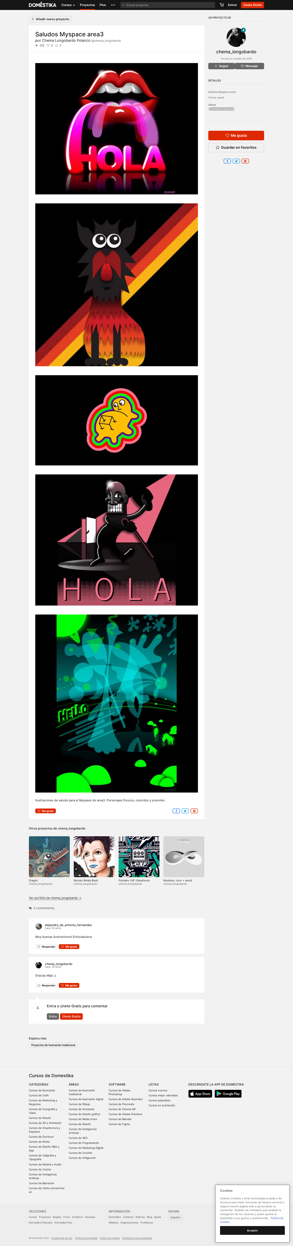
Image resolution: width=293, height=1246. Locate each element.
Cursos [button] (66, 5)
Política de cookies (110, 1238)
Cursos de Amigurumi (82, 1157)
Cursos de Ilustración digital (86, 1099)
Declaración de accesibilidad (137, 1238)
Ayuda (157, 1216)
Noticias (140, 1216)
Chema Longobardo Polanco (81, 40)
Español (175, 1217)
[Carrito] (221, 5)
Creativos (77, 1216)
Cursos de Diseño (40, 1117)
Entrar (232, 5)
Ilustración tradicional (221, 109)
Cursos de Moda (39, 1141)
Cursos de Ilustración (42, 1090)
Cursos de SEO (78, 1137)
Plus (103, 5)
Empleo (57, 1216)
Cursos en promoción (161, 1105)
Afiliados (113, 1222)
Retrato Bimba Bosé (86, 880)
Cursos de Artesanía (81, 1109)
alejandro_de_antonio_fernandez (68, 925)
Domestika (115, 1216)
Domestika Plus (63, 1222)
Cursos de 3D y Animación (45, 1122)
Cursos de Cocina (40, 1169)
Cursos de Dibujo (79, 1104)
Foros (66, 1216)
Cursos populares (159, 1100)
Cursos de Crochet (80, 1152)
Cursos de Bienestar (41, 1183)
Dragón (33, 880)
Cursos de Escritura (41, 1136)
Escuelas (90, 1216)
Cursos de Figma (119, 1124)
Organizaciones (129, 1222)
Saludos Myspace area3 (222, 91)
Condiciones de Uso (61, 1238)
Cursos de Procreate (121, 1104)
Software (117, 1084)
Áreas (74, 1084)
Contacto (128, 1216)
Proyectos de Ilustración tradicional (53, 1045)
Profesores (147, 1222)
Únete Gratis (71, 1016)
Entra (53, 1016)
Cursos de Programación (84, 1142)
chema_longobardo (71, 828)
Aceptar (252, 1230)
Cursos (33, 1216)
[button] (113, 5)
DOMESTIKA (43, 5)
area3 (220, 97)
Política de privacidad (86, 1238)
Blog (149, 1216)
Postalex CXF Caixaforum (134, 880)
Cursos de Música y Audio (45, 1164)
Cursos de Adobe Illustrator (126, 1099)
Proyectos (87, 5)
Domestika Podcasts (40, 1222)
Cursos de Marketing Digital (86, 1147)
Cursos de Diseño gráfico (84, 1114)
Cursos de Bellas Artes (83, 1119)
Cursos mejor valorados (163, 1095)
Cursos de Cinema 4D (122, 1109)
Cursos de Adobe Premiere (125, 1114)
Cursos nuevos (157, 1090)
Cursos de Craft (39, 1095)
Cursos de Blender (120, 1119)
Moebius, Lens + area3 (177, 880)
